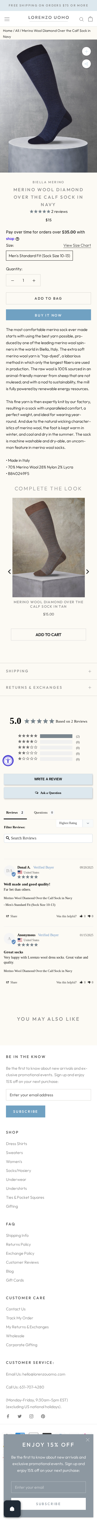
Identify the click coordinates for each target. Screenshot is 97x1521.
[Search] (81, 18)
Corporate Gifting (21, 1344)
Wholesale (15, 1335)
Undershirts (16, 1188)
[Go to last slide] (10, 572)
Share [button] (13, 916)
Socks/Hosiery (18, 1170)
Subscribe (48, 1504)
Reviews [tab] (12, 812)
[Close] (88, 1440)
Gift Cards (15, 1280)
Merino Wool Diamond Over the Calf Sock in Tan (48, 604)
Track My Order (19, 1317)
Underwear (16, 1179)
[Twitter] (20, 1416)
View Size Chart (77, 245)
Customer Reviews (22, 1262)
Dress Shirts (16, 1143)
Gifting (12, 1206)
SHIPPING (17, 671)
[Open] (12, 1508)
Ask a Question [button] (50, 793)
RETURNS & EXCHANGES (34, 687)
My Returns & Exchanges (27, 1326)
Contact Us (16, 1308)
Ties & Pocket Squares (25, 1197)
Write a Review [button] (48, 779)
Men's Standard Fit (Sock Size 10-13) (39, 255)
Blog (10, 1271)
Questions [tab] (41, 812)
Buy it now (48, 315)
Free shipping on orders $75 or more (48, 5)
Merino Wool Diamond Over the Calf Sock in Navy (38, 898)
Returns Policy (18, 1244)
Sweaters (14, 1152)
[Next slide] (87, 572)
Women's (14, 1161)
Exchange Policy (20, 1253)
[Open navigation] (6, 19)
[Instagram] (31, 1416)
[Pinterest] (43, 1416)
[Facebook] (8, 1416)
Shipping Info (17, 1235)
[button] (82, 916)
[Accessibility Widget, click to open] (8, 760)
